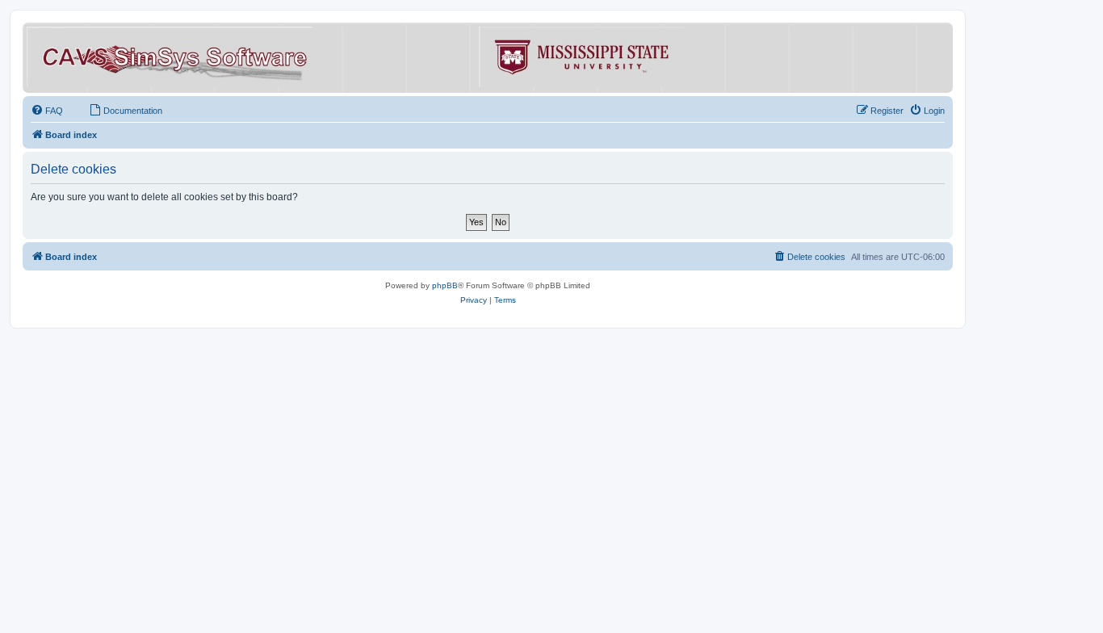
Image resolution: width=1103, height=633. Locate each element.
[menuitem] (47, 110)
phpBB (445, 285)
